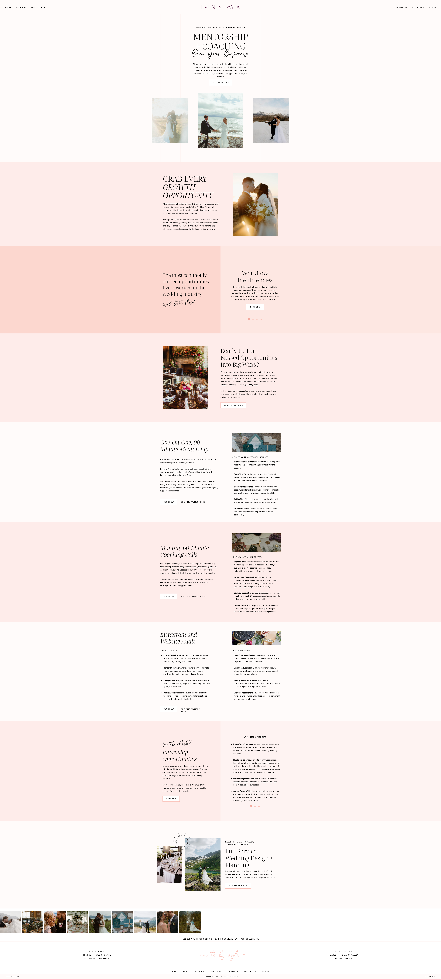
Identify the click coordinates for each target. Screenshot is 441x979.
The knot (87, 955)
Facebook (104, 958)
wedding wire (103, 955)
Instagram (90, 958)
